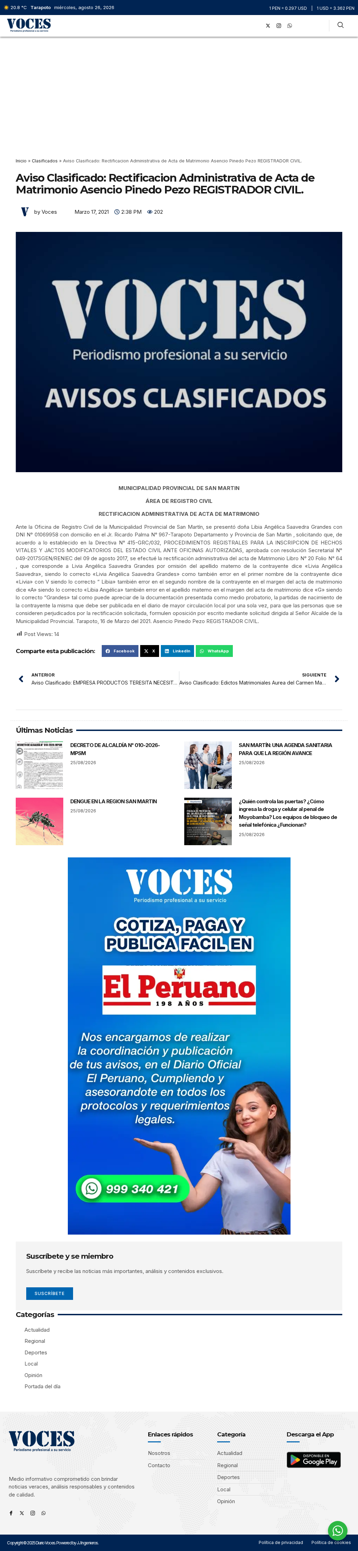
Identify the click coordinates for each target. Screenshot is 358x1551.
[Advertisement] (179, 89)
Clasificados (45, 160)
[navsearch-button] (340, 26)
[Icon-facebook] (11, 1513)
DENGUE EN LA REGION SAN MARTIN (113, 801)
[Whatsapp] (43, 1513)
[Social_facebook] (257, 25)
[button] (247, 26)
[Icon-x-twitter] (22, 1513)
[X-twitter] (268, 25)
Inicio (21, 160)
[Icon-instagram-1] (279, 25)
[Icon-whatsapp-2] (289, 25)
